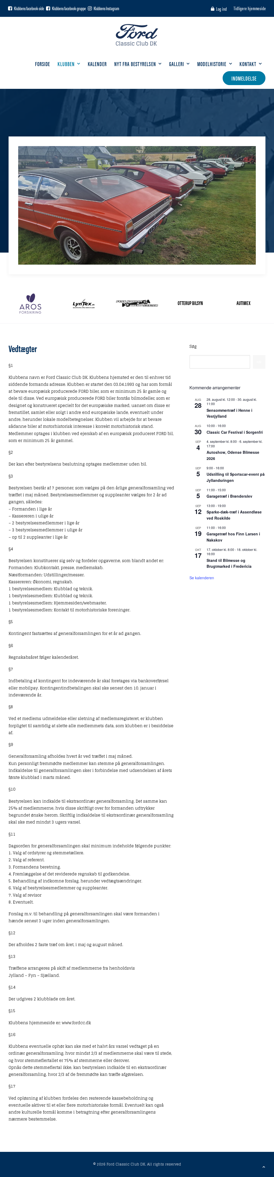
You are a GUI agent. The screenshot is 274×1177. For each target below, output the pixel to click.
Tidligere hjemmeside (250, 8)
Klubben (66, 63)
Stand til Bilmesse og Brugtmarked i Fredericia (229, 563)
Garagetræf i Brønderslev (229, 496)
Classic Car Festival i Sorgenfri (235, 432)
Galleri (176, 63)
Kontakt (247, 63)
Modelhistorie (211, 63)
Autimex (243, 303)
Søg (193, 346)
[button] (10, 8)
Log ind (221, 8)
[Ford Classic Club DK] (137, 34)
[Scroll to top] (264, 1166)
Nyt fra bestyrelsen (135, 63)
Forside (42, 63)
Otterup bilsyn (190, 303)
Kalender (97, 63)
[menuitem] (220, 9)
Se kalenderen (201, 577)
